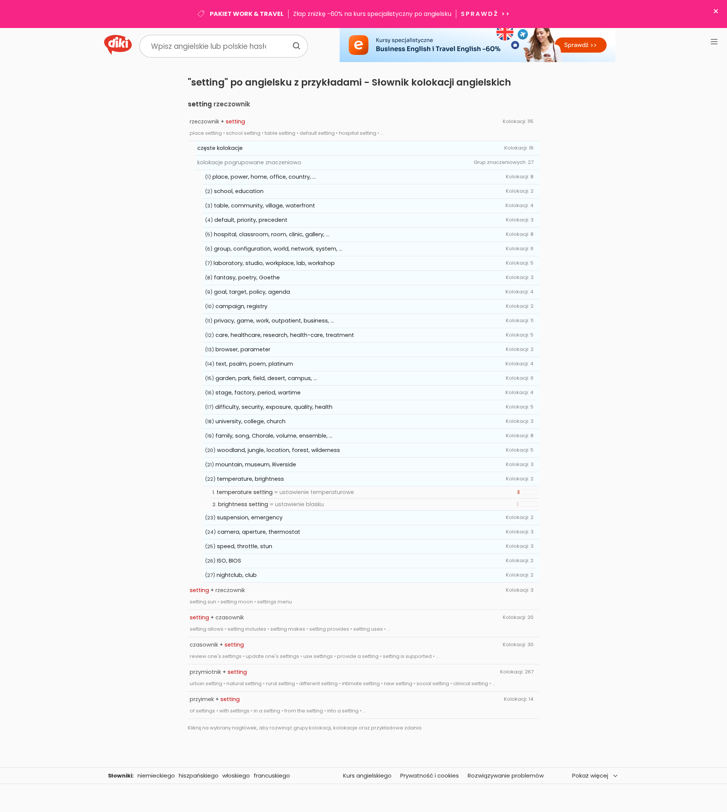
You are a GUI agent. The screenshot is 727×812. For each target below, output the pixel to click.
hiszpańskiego (198, 775)
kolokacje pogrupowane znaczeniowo (249, 162)
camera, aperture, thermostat (258, 532)
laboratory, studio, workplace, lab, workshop (274, 263)
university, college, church (250, 421)
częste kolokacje (220, 148)
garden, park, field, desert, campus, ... (266, 378)
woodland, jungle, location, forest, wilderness (278, 450)
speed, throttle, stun (244, 546)
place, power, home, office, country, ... (264, 177)
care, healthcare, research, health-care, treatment (284, 335)
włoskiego (236, 775)
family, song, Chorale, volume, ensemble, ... (273, 436)
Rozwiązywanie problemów (506, 775)
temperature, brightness (250, 479)
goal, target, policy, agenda (252, 292)
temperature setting (245, 492)
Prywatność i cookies (429, 775)
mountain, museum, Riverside (255, 464)
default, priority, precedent (250, 220)
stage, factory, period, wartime (258, 392)
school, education (239, 191)
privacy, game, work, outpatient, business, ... (274, 320)
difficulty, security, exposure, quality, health (273, 407)
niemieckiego (156, 775)
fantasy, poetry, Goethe (247, 277)
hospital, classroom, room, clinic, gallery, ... (271, 234)
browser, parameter (242, 349)
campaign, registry (241, 306)
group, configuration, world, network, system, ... (278, 248)
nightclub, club (237, 575)
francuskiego (272, 775)
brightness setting (243, 504)
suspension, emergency (249, 517)
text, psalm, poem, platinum (254, 364)
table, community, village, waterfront (264, 205)
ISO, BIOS (229, 560)
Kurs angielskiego (367, 775)
